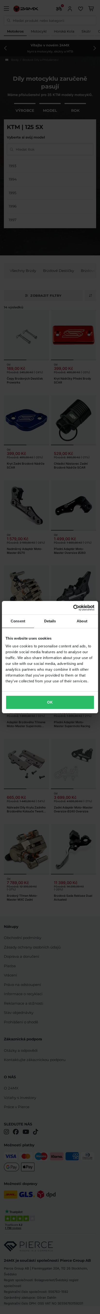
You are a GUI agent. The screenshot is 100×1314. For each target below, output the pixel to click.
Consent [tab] (18, 621)
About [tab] (82, 621)
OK (50, 702)
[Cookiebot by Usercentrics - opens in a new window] (73, 608)
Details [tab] (50, 621)
